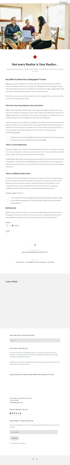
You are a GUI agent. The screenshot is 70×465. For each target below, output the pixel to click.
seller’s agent (51, 89)
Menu (64, 3)
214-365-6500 (14, 400)
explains (17, 132)
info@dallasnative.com (16, 402)
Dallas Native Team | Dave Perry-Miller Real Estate (33, 69)
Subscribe (14, 438)
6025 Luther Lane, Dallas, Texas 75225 (21, 398)
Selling (8, 84)
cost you (24, 113)
